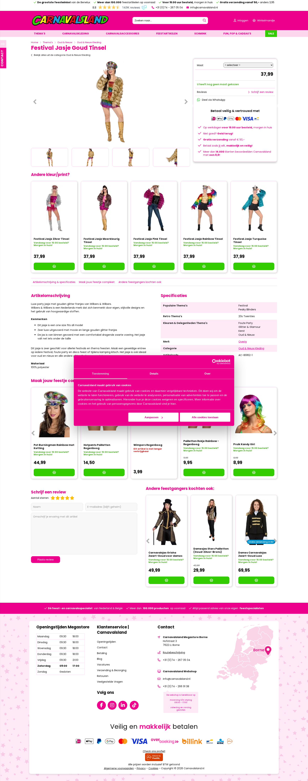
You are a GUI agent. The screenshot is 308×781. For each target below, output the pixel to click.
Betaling (102, 653)
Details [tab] (154, 373)
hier (173, 403)
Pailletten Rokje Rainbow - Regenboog (201, 442)
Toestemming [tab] (100, 373)
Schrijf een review (262, 92)
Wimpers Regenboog (148, 445)
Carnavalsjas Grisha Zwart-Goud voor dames (165, 554)
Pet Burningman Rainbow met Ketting (54, 446)
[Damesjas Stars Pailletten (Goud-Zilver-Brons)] (211, 520)
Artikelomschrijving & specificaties (54, 282)
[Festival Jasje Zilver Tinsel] (54, 208)
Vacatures (103, 664)
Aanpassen (151, 417)
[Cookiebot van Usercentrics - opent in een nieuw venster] (214, 362)
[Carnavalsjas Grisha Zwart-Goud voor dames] (166, 522)
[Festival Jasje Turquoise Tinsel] (254, 208)
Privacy (141, 768)
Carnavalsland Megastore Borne (185, 637)
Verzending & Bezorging (111, 670)
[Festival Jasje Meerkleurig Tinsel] (104, 208)
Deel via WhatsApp (213, 100)
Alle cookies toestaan (205, 417)
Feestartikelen (167, 33)
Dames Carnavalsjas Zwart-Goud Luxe (252, 554)
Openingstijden (106, 642)
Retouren (102, 676)
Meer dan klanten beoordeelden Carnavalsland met (237, 153)
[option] (110, 101)
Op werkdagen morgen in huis (237, 127)
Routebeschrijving (174, 652)
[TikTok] (135, 706)
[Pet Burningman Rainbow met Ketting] (54, 414)
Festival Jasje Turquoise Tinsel (249, 240)
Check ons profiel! (154, 751)
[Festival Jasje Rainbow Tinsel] (204, 208)
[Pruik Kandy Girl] (254, 413)
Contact (102, 647)
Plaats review (45, 559)
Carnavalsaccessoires (122, 33)
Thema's (39, 33)
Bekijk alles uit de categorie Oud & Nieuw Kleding (62, 55)
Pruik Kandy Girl (244, 444)
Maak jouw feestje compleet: (97, 282)
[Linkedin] (123, 706)
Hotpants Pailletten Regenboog (97, 446)
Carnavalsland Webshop (180, 671)
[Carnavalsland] (70, 25)
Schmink (200, 33)
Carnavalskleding (75, 33)
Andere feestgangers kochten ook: (140, 282)
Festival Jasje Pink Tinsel (150, 239)
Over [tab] (207, 373)
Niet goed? (218, 133)
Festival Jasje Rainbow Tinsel (203, 239)
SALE (271, 33)
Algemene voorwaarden (119, 768)
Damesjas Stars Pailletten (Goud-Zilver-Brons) (211, 550)
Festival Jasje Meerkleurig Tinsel (101, 240)
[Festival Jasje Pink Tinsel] (154, 208)
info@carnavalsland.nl (204, 7)
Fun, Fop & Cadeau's (237, 33)
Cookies (153, 768)
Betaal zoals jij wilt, (228, 145)
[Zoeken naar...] (204, 20)
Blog (99, 659)
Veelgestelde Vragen (110, 681)
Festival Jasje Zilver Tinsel (51, 239)
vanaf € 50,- (224, 139)
